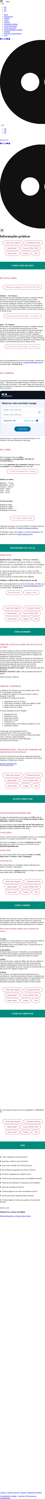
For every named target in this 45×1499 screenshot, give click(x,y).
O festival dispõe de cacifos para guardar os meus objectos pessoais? (20, 1201)
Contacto (3, 1492)
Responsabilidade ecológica (13, 30)
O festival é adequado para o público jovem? (16, 1174)
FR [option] (5, 7)
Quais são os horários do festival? (13, 1187)
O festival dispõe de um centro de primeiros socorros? (19, 1191)
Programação (8, 16)
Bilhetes (7, 18)
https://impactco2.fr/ (25, 534)
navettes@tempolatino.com (32, 362)
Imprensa (7, 32)
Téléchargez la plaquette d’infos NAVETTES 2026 (22, 287)
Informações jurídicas (35, 1492)
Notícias (7, 22)
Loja (5, 35)
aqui (28, 440)
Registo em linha (31, 592)
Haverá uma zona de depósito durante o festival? (18, 1196)
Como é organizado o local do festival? (15, 1157)
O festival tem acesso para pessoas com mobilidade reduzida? (22, 1178)
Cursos (6, 20)
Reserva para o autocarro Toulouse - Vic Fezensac (22, 316)
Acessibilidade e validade (8, 1496)
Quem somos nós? (10, 28)
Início (6, 15)
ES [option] (5, 11)
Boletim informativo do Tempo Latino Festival (15, 1216)
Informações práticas (11, 24)
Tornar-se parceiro (13, 1492)
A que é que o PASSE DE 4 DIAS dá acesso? (17, 1165)
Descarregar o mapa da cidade (22, 518)
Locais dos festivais (10, 26)
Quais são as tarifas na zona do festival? (15, 1161)
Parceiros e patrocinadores (12, 33)
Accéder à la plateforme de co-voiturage (22, 471)
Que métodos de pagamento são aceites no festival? (19, 1170)
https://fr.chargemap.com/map (28, 528)
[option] (24, 7)
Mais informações (14, 592)
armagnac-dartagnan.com (8, 764)
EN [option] (5, 9)
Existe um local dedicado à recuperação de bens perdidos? (21, 1183)
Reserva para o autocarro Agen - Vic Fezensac (22, 346)
